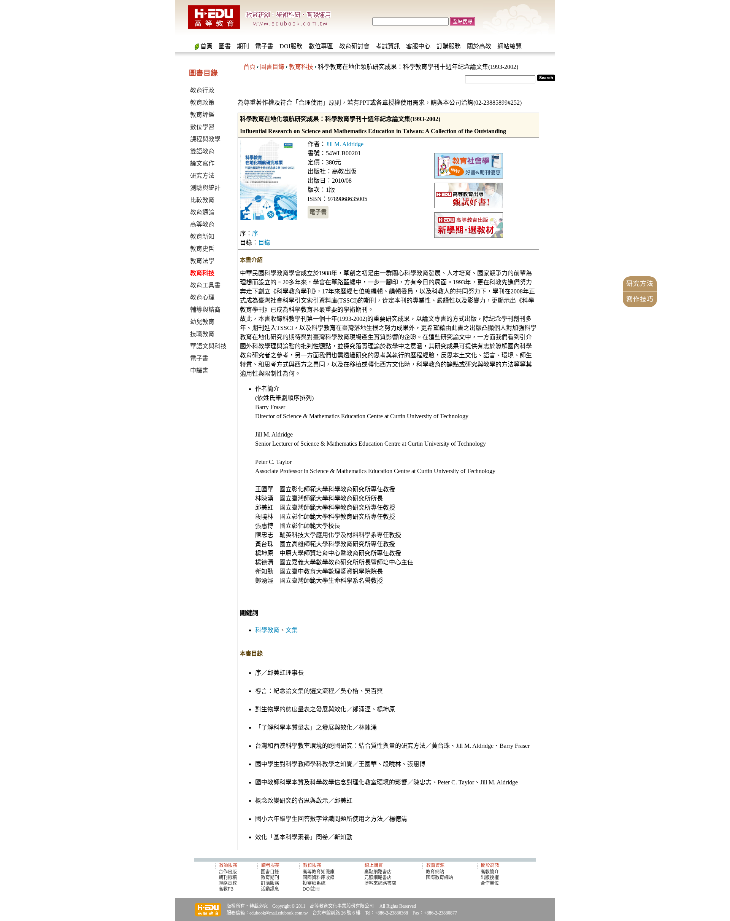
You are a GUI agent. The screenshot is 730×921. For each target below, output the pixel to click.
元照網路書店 (378, 877)
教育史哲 (202, 248)
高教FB (226, 889)
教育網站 (435, 872)
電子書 (264, 46)
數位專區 (321, 46)
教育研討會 (354, 46)
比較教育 (202, 200)
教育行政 (202, 90)
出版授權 (490, 877)
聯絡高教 (228, 883)
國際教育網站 (439, 877)
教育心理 (202, 297)
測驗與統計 (205, 188)
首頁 (206, 46)
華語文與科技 (208, 346)
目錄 (264, 242)
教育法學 (202, 261)
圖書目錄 (272, 67)
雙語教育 (202, 151)
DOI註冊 (311, 889)
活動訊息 (270, 889)
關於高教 (479, 46)
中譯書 (199, 370)
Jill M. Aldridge (344, 144)
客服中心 (418, 46)
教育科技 (301, 67)
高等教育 (202, 224)
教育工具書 (205, 285)
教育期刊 (270, 877)
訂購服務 (448, 46)
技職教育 (202, 334)
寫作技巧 (640, 299)
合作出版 (228, 872)
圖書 (225, 46)
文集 (292, 630)
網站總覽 (509, 46)
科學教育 (267, 630)
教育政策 (202, 102)
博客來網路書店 (380, 883)
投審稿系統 (314, 883)
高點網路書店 (378, 872)
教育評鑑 (202, 115)
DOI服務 (291, 46)
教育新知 (202, 236)
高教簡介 (490, 872)
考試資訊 (388, 46)
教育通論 (202, 212)
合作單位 (490, 883)
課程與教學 (205, 139)
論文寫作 (202, 163)
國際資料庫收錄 (319, 877)
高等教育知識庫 (319, 872)
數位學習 (202, 127)
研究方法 (202, 175)
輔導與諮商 (205, 309)
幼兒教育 (202, 322)
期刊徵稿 (228, 877)
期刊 (243, 46)
